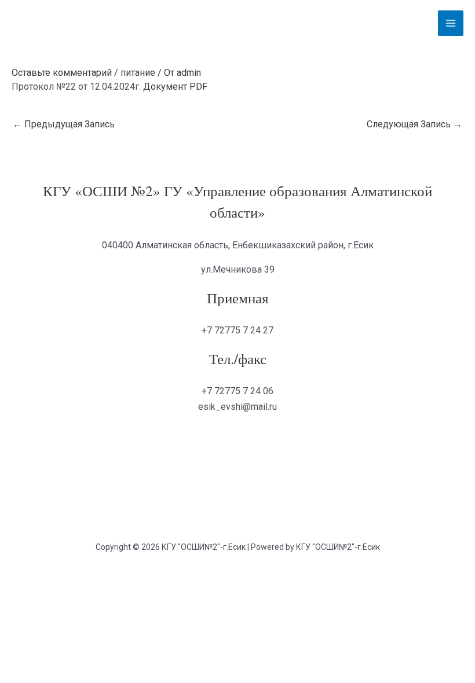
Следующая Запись (414, 124)
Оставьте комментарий (62, 72)
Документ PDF (175, 86)
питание (137, 72)
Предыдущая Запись (64, 124)
